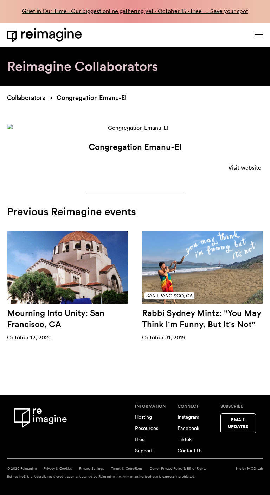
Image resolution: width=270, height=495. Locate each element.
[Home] (45, 35)
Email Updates (238, 423)
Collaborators (26, 97)
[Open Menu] (258, 34)
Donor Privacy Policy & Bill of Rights (178, 468)
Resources (146, 428)
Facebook (188, 428)
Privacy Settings (91, 468)
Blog (140, 439)
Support (144, 450)
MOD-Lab (255, 468)
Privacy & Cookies (58, 468)
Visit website (244, 167)
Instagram (188, 417)
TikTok (185, 439)
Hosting (143, 417)
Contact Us (190, 450)
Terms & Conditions (127, 468)
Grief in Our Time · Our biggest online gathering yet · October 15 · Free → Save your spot (135, 11)
